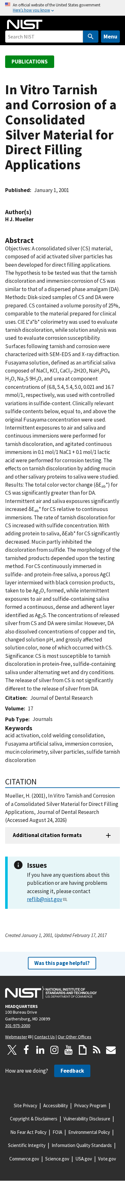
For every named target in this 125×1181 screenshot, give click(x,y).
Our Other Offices (74, 1037)
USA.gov (83, 1159)
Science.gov (57, 1159)
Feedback (72, 1070)
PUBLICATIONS (30, 61)
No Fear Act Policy (28, 1132)
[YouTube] (69, 1050)
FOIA (57, 1132)
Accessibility (55, 1105)
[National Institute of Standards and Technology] (51, 992)
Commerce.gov (24, 1159)
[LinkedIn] (40, 1050)
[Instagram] (54, 1050)
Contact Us (44, 1037)
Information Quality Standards (82, 1145)
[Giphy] (83, 1050)
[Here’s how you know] (62, 8)
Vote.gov (107, 1159)
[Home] (24, 24)
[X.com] (12, 1050)
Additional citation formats (47, 835)
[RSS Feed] (97, 1050)
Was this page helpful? (62, 963)
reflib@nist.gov (44, 899)
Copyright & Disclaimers (33, 1119)
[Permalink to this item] (34, 212)
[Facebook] (26, 1050)
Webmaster (16, 1037)
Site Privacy (25, 1105)
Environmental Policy (89, 1132)
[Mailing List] (111, 1050)
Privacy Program (90, 1105)
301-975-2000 (17, 1025)
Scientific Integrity (27, 1145)
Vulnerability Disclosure (86, 1119)
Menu (110, 36)
